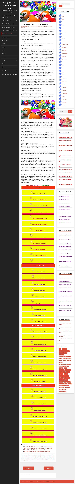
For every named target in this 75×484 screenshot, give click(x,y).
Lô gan (63, 62)
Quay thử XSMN (64, 105)
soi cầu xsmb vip (66, 377)
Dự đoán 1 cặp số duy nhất (63, 352)
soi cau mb (68, 360)
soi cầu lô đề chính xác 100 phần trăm (45, 455)
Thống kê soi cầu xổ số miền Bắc (44, 459)
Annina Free (47, 481)
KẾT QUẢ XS (4, 40)
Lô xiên (63, 65)
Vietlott (3, 57)
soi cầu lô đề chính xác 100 (35, 455)
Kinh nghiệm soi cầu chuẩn (7, 33)
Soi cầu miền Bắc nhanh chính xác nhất (33, 457)
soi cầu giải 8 (61, 368)
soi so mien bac (67, 387)
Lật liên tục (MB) (64, 47)
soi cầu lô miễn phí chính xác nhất (42, 456)
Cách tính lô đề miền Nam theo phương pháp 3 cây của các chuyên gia (38, 446)
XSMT (3, 50)
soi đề (60, 389)
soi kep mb (66, 379)
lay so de (69, 356)
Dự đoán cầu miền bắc (6, 20)
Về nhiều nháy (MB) (64, 53)
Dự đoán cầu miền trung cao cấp (8, 27)
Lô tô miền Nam (64, 90)
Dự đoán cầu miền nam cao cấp (8, 30)
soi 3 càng (60, 358)
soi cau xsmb (61, 362)
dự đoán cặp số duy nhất (63, 356)
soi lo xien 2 (70, 383)
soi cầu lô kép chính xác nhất (31, 456)
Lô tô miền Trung (64, 93)
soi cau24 (60, 360)
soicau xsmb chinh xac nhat (63, 364)
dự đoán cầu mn (61, 354)
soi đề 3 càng (64, 389)
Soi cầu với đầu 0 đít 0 (39, 458)
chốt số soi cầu (64, 348)
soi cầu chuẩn (66, 366)
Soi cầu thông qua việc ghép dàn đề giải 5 (29, 458)
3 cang (60, 348)
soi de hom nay (61, 379)
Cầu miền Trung (64, 59)
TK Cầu (3, 60)
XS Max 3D (63, 41)
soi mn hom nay (61, 387)
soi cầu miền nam (68, 370)
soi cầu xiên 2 (61, 377)
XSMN (3, 47)
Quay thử (4, 70)
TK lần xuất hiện (64, 81)
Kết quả (3, 53)
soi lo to (65, 381)
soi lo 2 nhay (61, 381)
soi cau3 (64, 358)
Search (61, 6)
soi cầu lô (65, 368)
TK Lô (3, 63)
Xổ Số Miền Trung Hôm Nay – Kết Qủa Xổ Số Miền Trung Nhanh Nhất (38, 448)
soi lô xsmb (60, 385)
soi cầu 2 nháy (61, 366)
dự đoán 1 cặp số (67, 350)
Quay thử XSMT (64, 102)
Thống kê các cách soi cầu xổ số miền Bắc (31, 459)
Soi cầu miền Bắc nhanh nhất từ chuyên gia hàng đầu (34, 24)
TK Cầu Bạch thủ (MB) (65, 44)
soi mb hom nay (65, 385)
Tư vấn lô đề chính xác (6, 37)
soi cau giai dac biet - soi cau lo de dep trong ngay (34, 26)
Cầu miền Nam (64, 56)
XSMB (3, 43)
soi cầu (69, 364)
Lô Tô (3, 67)
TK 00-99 (63, 84)
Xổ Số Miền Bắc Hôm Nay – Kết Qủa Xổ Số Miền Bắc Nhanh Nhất (37, 451)
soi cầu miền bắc (61, 370)
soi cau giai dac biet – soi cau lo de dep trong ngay (9, 5)
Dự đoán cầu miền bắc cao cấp (8, 23)
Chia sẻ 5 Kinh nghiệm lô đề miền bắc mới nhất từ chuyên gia (36, 449)
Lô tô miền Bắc (64, 87)
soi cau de (64, 360)
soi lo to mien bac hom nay (63, 383)
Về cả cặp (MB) (64, 50)
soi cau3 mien (69, 358)
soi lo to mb (69, 381)
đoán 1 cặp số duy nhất (62, 391)
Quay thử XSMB (64, 99)
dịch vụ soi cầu (61, 350)
